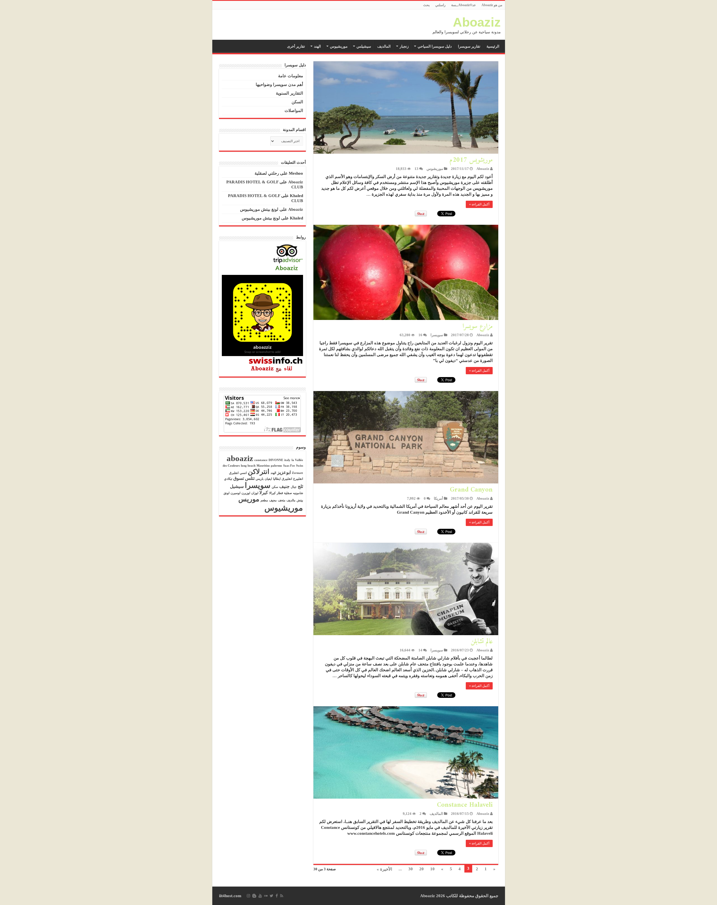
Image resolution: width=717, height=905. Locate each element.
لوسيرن (235, 493)
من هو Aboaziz (491, 5)
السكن (297, 102)
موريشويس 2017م (471, 160)
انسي (243, 472)
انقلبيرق (287, 478)
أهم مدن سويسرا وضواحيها (279, 84)
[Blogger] (254, 895)
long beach (248, 465)
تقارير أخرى (296, 46)
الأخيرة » (384, 869)
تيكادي (228, 478)
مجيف (273, 500)
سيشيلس (364, 46)
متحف (281, 500)
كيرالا (272, 493)
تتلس (250, 478)
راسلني (440, 5)
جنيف (284, 486)
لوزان (254, 493)
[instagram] (248, 895)
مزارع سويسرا (477, 326)
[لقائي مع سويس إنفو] (276, 364)
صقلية (288, 493)
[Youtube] (260, 895)
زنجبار (404, 46)
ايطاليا (277, 478)
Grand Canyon (471, 490)
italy (287, 460)
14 (420, 650)
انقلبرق (234, 472)
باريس (260, 478)
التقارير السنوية (289, 93)
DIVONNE (276, 460)
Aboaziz (477, 22)
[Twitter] (271, 895)
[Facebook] (276, 895)
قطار (280, 493)
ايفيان (268, 478)
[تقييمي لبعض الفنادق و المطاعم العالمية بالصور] (288, 258)
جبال (294, 486)
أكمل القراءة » (479, 204)
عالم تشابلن (482, 641)
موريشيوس (339, 46)
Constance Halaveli (465, 805)
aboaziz (240, 458)
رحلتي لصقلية (267, 173)
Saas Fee (289, 465)
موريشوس (435, 169)
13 (416, 169)
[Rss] (282, 895)
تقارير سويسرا (469, 46)
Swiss (299, 465)
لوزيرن (245, 493)
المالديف (384, 46)
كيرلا (263, 492)
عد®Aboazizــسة (463, 5)
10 (432, 869)
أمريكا (438, 499)
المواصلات (294, 110)
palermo (276, 465)
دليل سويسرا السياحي (435, 46)
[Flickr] (266, 895)
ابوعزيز (284, 472)
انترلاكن (258, 471)
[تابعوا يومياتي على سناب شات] (262, 315)
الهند (317, 46)
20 (421, 869)
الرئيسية (492, 46)
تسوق (238, 478)
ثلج (300, 486)
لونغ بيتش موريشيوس (259, 209)
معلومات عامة (290, 76)
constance (260, 460)
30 (410, 869)
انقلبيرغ (298, 478)
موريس (248, 499)
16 (420, 335)
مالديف (291, 500)
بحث (426, 5)
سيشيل (237, 486)
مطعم (264, 500)
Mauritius (263, 465)
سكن (275, 486)
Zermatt (297, 472)
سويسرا (436, 335)
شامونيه (298, 493)
